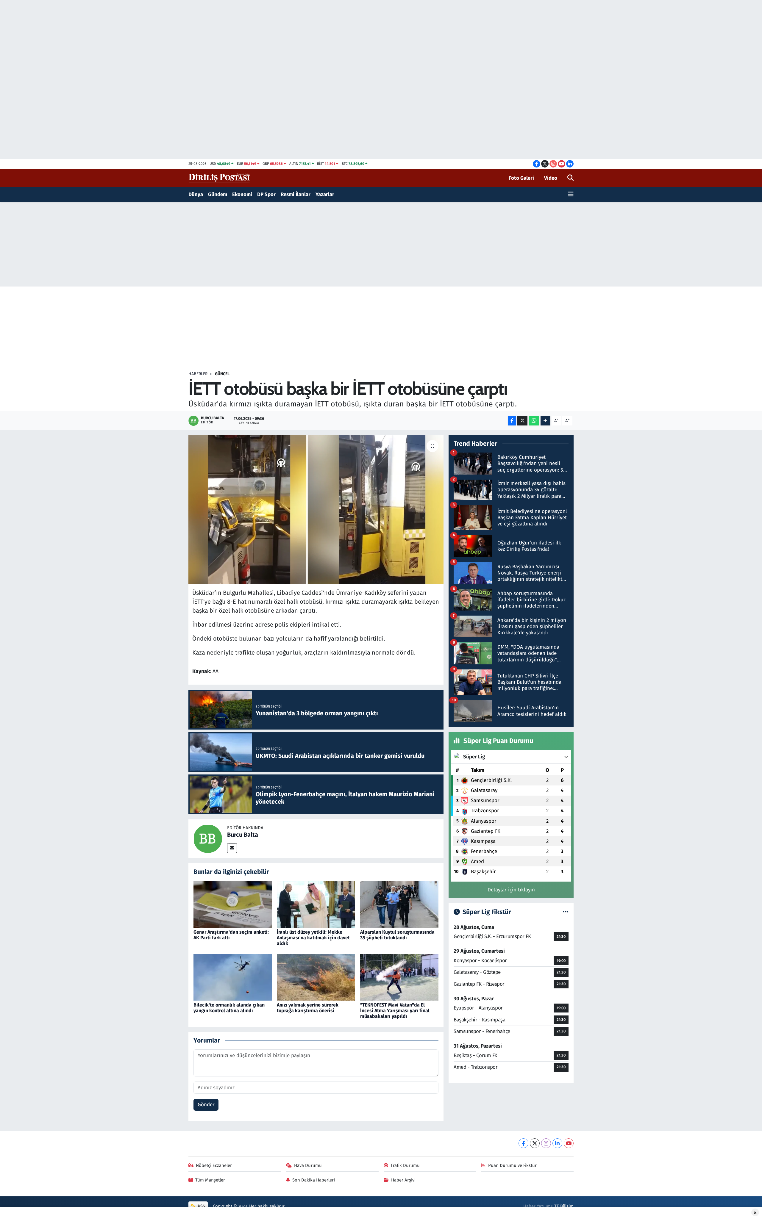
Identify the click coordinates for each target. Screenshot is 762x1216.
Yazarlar (325, 194)
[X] (535, 1143)
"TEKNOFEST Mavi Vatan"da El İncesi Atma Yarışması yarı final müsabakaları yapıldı (395, 1010)
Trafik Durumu (405, 1165)
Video (550, 178)
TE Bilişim (564, 1206)
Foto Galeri (521, 178)
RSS (200, 1206)
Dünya (195, 194)
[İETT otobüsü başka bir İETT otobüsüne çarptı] (316, 509)
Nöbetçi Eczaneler (214, 1165)
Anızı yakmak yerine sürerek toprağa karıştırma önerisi (307, 1007)
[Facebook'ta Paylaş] (512, 420)
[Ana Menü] (571, 194)
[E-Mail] (232, 848)
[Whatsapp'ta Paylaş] (534, 420)
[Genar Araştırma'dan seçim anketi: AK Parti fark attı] (232, 904)
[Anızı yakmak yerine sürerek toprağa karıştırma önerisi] (316, 977)
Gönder (206, 1104)
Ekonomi (242, 194)
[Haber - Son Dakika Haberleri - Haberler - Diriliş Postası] (219, 177)
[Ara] (570, 178)
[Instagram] (546, 1143)
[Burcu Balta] (207, 838)
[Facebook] (523, 1143)
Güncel (222, 373)
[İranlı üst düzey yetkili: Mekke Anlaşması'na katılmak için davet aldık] (316, 904)
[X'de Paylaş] (522, 420)
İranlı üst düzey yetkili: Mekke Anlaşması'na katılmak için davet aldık (313, 937)
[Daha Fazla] (545, 420)
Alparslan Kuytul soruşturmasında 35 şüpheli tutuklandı (397, 934)
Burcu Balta (242, 834)
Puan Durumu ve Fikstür (512, 1165)
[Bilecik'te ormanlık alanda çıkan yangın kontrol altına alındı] (232, 977)
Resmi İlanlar (295, 194)
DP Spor (266, 194)
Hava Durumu (308, 1165)
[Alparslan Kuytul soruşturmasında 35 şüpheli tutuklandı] (399, 904)
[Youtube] (569, 1143)
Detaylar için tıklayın (511, 890)
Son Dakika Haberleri (313, 1180)
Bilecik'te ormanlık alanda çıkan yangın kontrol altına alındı (229, 1007)
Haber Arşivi (403, 1180)
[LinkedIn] (557, 1143)
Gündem (217, 194)
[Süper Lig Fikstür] (566, 912)
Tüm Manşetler (210, 1180)
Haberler (197, 373)
